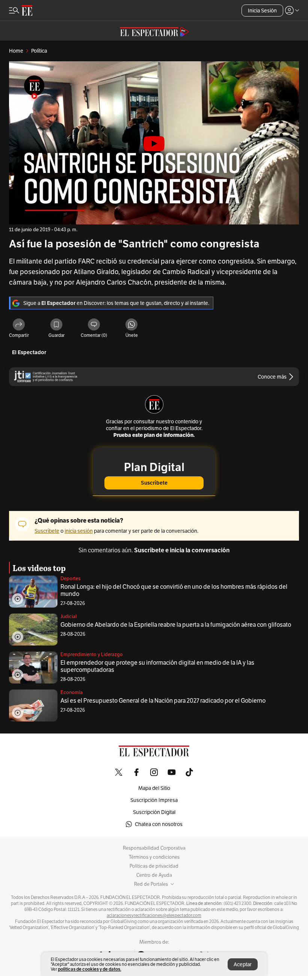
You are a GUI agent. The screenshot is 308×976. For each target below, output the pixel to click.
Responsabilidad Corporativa (154, 848)
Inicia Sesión (262, 10)
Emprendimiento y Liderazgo (91, 654)
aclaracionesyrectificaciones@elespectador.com (154, 915)
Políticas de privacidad (154, 866)
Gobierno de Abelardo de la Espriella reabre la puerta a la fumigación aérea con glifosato (175, 625)
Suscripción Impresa (154, 800)
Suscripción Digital (154, 812)
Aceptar (243, 964)
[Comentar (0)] (94, 325)
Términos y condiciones (154, 857)
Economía (71, 692)
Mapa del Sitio (154, 788)
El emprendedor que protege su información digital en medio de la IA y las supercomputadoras (157, 666)
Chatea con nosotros (159, 824)
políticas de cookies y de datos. (89, 969)
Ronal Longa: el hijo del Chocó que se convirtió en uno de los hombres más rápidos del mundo (173, 590)
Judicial (68, 616)
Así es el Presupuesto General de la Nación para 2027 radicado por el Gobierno (163, 701)
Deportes (70, 578)
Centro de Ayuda (154, 875)
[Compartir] (19, 325)
